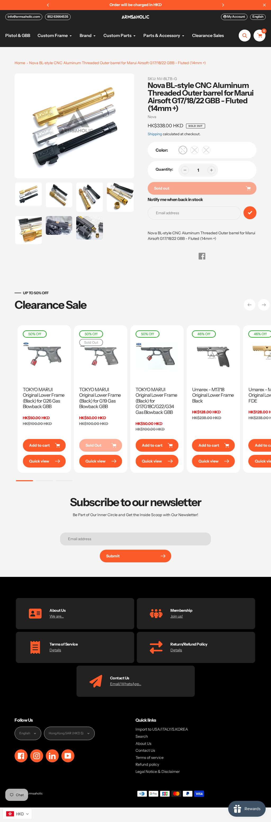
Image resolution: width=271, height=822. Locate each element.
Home (20, 62)
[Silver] (194, 150)
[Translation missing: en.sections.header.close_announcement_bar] (264, 5)
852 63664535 (57, 16)
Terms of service (150, 757)
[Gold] (183, 150)
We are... (56, 616)
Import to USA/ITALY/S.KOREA (162, 729)
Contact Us (145, 750)
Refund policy (147, 764)
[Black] (206, 150)
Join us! (176, 616)
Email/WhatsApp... (125, 683)
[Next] (222, 5)
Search (142, 736)
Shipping (155, 134)
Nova (152, 116)
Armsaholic (34, 793)
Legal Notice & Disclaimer (158, 771)
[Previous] (48, 5)
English (257, 16)
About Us (143, 743)
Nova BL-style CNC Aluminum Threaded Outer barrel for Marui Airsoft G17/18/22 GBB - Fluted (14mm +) (117, 62)
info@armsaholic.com (24, 16)
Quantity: (164, 169)
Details (55, 650)
